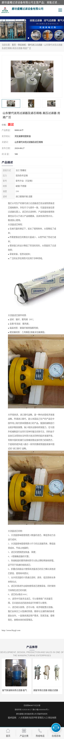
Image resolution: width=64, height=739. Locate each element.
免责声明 (33, 718)
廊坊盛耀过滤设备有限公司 (26, 714)
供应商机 (22, 45)
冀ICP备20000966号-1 (40, 710)
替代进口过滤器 (35, 45)
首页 (14, 45)
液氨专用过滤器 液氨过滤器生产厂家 (18, 690)
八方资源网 (23, 718)
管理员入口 (43, 718)
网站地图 (52, 718)
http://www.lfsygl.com (11, 630)
